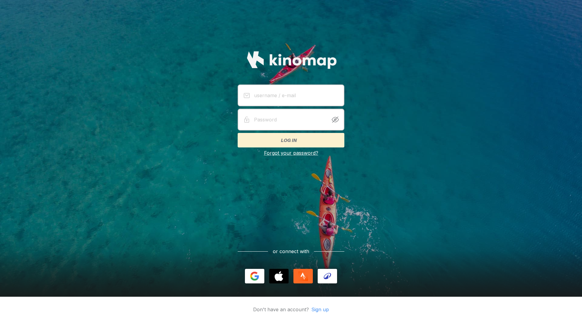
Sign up (320, 309)
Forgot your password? (291, 153)
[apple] (279, 276)
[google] (254, 276)
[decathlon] (327, 276)
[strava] (303, 276)
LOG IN (288, 140)
